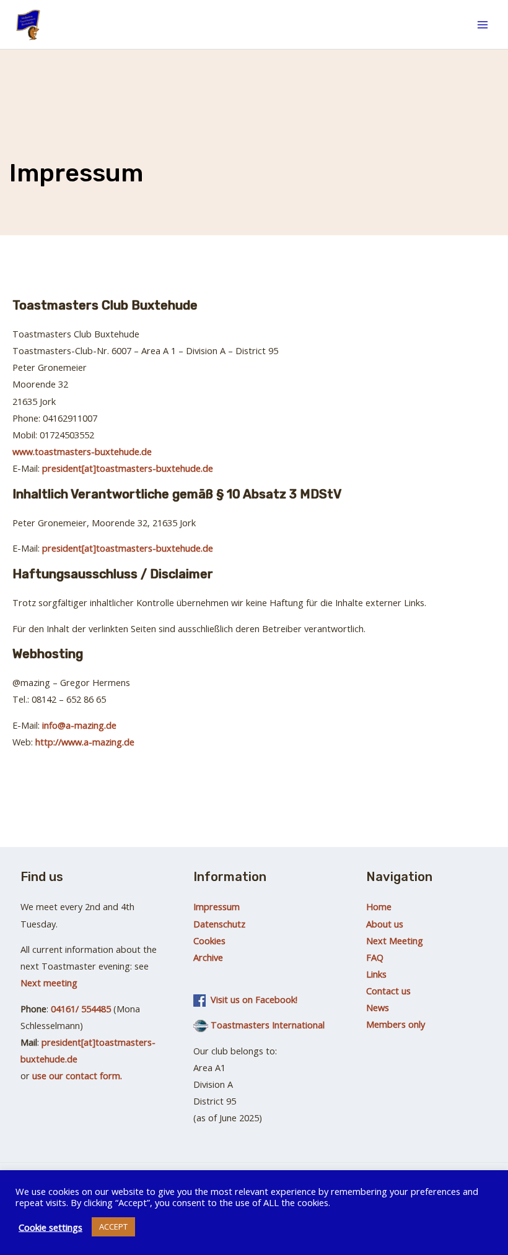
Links (376, 974)
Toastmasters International (268, 1024)
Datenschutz (219, 924)
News (377, 1007)
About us (384, 924)
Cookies (209, 940)
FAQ (374, 957)
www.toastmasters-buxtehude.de (82, 451)
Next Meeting (394, 940)
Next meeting (48, 982)
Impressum (216, 906)
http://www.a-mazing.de (84, 742)
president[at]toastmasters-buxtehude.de (127, 468)
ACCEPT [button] (113, 1226)
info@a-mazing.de (79, 725)
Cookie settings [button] (50, 1227)
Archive (208, 957)
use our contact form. (77, 1075)
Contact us (388, 990)
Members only (395, 1024)
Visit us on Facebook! (251, 999)
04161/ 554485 (79, 1008)
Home (379, 906)
